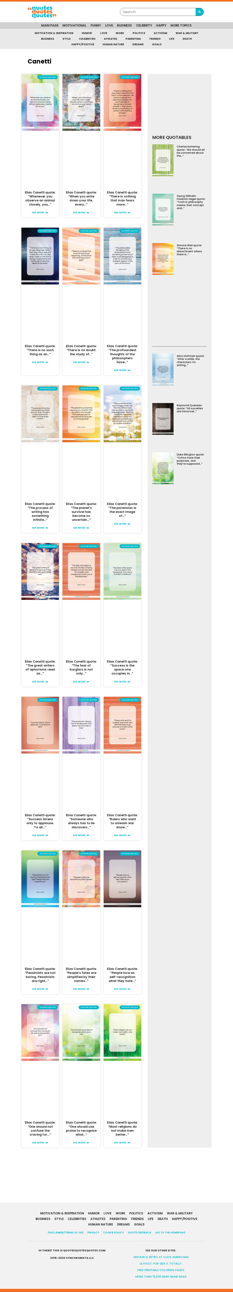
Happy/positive (82, 44)
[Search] (200, 12)
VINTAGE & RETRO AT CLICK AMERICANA (161, 1257)
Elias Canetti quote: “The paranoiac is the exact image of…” (122, 510)
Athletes (110, 39)
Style (67, 39)
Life (171, 39)
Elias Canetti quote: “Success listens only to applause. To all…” (40, 821)
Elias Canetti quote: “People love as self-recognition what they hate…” (122, 975)
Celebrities (87, 39)
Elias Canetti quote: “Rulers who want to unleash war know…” (122, 821)
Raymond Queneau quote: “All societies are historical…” (190, 408)
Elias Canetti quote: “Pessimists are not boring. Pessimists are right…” (40, 975)
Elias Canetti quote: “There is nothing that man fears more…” (122, 198)
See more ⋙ (40, 212)
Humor (87, 33)
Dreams (138, 44)
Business (124, 25)
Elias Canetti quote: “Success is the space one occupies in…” (122, 667)
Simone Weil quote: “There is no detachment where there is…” (189, 250)
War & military (187, 33)
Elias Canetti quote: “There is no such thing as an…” (40, 350)
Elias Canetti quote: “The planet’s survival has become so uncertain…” (81, 512)
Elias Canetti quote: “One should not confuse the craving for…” (40, 1128)
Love (109, 25)
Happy (161, 25)
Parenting (133, 39)
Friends (155, 39)
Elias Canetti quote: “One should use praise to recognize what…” (81, 1128)
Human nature (113, 44)
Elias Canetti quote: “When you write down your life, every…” (81, 198)
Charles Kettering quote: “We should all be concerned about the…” (191, 151)
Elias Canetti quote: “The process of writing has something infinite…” (40, 512)
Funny (96, 25)
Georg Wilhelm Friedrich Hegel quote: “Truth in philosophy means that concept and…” (191, 202)
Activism (160, 33)
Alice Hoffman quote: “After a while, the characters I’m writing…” (190, 360)
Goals (157, 44)
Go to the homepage (170, 1232)
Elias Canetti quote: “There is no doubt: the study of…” (81, 350)
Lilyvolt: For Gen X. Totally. (161, 1263)
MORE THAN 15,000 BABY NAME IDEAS (160, 1277)
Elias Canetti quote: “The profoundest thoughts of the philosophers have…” (122, 354)
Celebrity (144, 25)
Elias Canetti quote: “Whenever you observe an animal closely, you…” (40, 198)
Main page (49, 25)
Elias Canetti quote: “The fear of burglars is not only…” (81, 667)
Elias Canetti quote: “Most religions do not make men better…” (122, 1128)
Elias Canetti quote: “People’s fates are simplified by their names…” (81, 975)
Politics (139, 33)
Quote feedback (139, 1232)
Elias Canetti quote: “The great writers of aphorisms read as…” (40, 667)
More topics (181, 25)
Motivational (75, 25)
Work (120, 33)
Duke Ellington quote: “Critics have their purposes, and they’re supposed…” (190, 459)
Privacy (93, 1232)
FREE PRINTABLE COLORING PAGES (160, 1270)
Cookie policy (113, 1232)
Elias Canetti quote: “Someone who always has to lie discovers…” (81, 821)
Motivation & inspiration (54, 33)
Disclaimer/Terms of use (66, 1232)
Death (187, 39)
